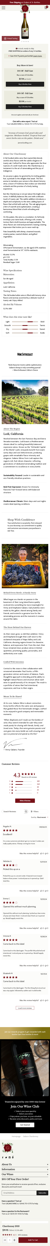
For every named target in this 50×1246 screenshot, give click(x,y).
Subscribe (42, 1193)
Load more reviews (25, 1008)
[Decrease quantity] (5, 1240)
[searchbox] (13, 811)
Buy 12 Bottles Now (25, 107)
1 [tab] (21, 41)
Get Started (25, 1125)
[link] (25, 1068)
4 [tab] (28, 41)
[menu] (3, 8)
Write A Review (25, 801)
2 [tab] (23, 41)
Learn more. (37, 56)
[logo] (25, 8)
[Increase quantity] (14, 1240)
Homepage (16, 1136)
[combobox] (39, 817)
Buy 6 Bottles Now (25, 84)
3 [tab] (26, 41)
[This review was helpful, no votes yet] (41, 853)
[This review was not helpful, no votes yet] (45, 853)
